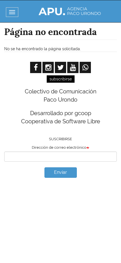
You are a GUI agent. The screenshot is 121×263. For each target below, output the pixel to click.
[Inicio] (69, 11)
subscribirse (61, 79)
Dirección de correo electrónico (59, 147)
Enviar (60, 172)
